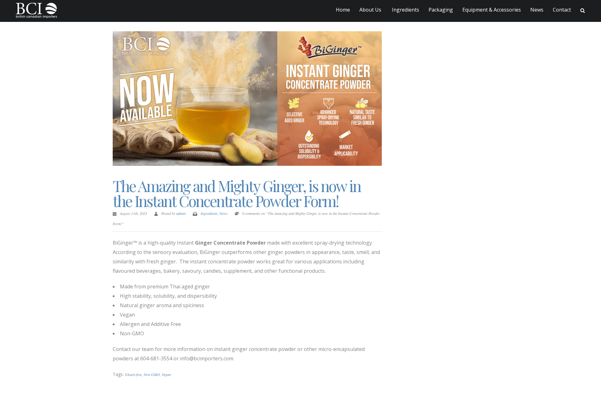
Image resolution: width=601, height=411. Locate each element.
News (536, 9)
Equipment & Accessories (491, 9)
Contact (562, 9)
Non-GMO (152, 374)
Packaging (441, 9)
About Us (370, 9)
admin (181, 213)
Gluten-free (133, 374)
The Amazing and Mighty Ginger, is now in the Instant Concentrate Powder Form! (237, 193)
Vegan (166, 374)
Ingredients (405, 9)
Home (343, 9)
